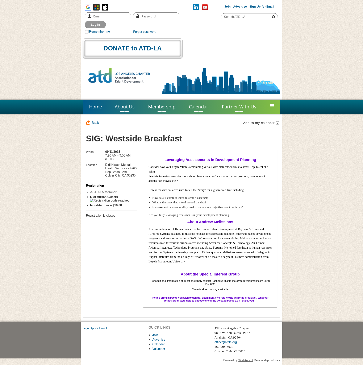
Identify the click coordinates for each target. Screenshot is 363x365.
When (90, 151)
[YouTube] (205, 7)
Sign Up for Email (95, 328)
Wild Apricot (245, 360)
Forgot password (144, 31)
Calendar (158, 344)
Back (95, 122)
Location (91, 164)
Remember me (99, 31)
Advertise (240, 6)
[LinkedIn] (196, 7)
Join (227, 6)
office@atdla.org (225, 342)
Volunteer (158, 349)
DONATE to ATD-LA (132, 48)
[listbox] (261, 122)
